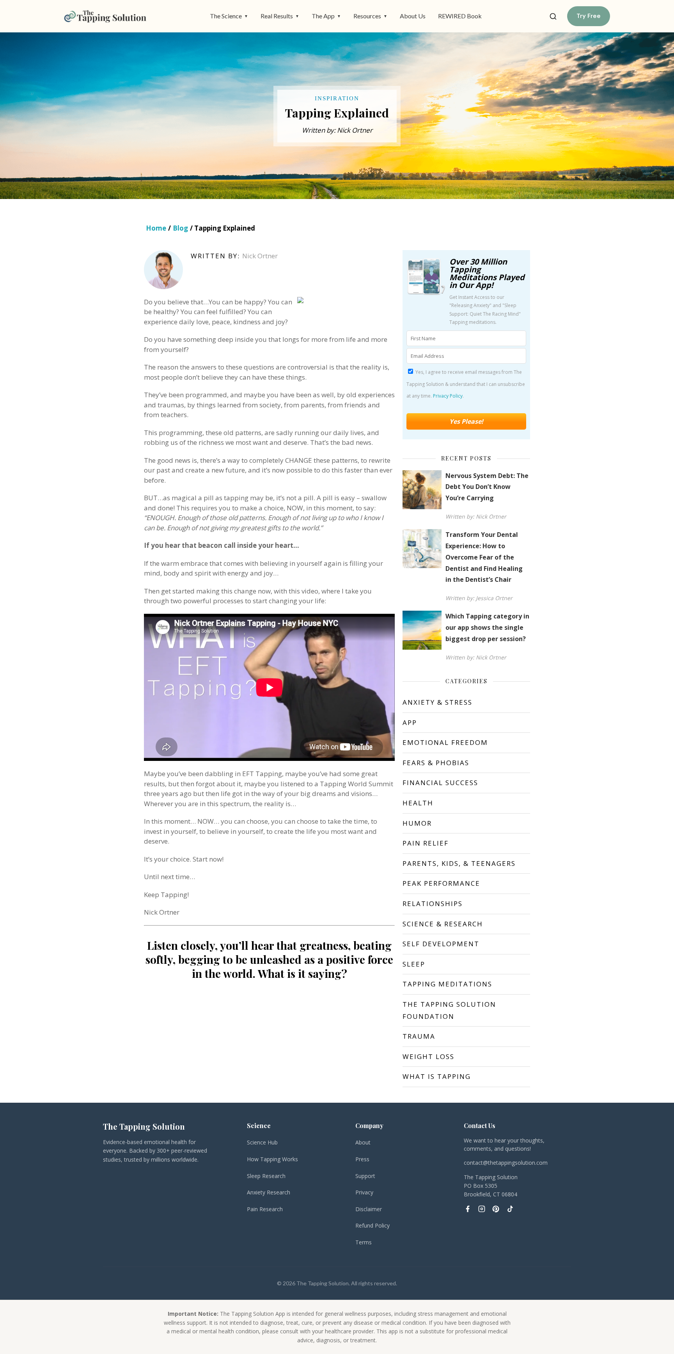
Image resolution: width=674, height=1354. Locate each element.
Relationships (433, 903)
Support (365, 1176)
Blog (180, 228)
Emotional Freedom (445, 742)
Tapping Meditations (447, 983)
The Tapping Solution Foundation (449, 1010)
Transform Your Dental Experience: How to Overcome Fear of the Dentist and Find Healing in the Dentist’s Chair (484, 557)
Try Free (588, 16)
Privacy (364, 1192)
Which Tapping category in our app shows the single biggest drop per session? (487, 627)
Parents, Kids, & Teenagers (459, 863)
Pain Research (265, 1209)
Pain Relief (426, 843)
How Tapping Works (272, 1159)
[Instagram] (482, 1209)
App (410, 722)
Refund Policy (372, 1225)
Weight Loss (428, 1056)
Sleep (414, 964)
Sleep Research (266, 1176)
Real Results (280, 16)
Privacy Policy (448, 396)
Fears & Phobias (436, 762)
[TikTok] (510, 1209)
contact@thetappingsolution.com (506, 1162)
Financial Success (440, 782)
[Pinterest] (496, 1209)
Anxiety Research (268, 1192)
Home (156, 228)
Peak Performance (441, 883)
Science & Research (443, 923)
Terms (363, 1242)
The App (326, 16)
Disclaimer (368, 1209)
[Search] (553, 16)
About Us (413, 16)
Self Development (441, 943)
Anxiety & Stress (437, 702)
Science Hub (262, 1142)
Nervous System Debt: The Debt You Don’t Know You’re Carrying (487, 487)
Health (418, 802)
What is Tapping (437, 1076)
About (363, 1142)
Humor (417, 823)
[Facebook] (468, 1209)
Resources (370, 16)
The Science (229, 16)
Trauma (419, 1036)
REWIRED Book (460, 16)
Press (362, 1159)
